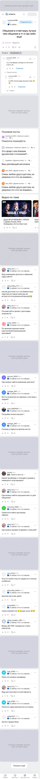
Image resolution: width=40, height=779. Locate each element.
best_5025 (9, 170)
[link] (17, 215)
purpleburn (9, 160)
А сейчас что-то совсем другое (14, 24)
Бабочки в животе (23, 136)
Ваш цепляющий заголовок (16, 164)
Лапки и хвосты (17, 475)
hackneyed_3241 (11, 136)
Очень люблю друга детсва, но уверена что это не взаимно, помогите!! (18, 177)
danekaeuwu (9, 147)
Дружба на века (19, 160)
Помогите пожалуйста (13, 141)
